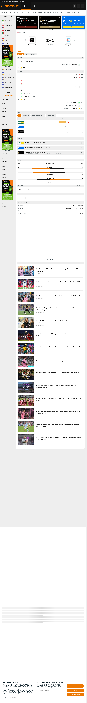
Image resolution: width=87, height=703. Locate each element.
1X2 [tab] (19, 115)
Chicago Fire (68, 45)
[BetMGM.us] (21, 131)
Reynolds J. (74, 105)
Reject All (75, 690)
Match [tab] (19, 49)
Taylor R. (33, 61)
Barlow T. (75, 102)
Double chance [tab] (51, 115)
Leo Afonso (26, 84)
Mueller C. (74, 78)
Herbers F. (69, 78)
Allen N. (25, 96)
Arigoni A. (68, 105)
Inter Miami (32, 45)
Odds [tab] (25, 49)
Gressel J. (29, 81)
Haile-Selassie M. (67, 75)
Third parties (13, 697)
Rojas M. (29, 93)
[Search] (74, 6)
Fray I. (24, 93)
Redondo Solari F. (32, 96)
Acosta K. (69, 102)
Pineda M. (74, 64)
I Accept (75, 686)
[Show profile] (32, 40)
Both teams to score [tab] (38, 115)
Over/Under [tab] (26, 115)
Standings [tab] (36, 49)
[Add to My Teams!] (25, 40)
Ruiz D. (25, 81)
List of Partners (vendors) (43, 690)
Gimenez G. (66, 87)
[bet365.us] (21, 122)
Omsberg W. (69, 64)
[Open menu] (82, 6)
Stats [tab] (27, 54)
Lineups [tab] (33, 54)
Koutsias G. (74, 75)
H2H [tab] (30, 49)
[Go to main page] (10, 6)
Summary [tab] (20, 54)
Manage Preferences (75, 694)
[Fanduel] (21, 127)
